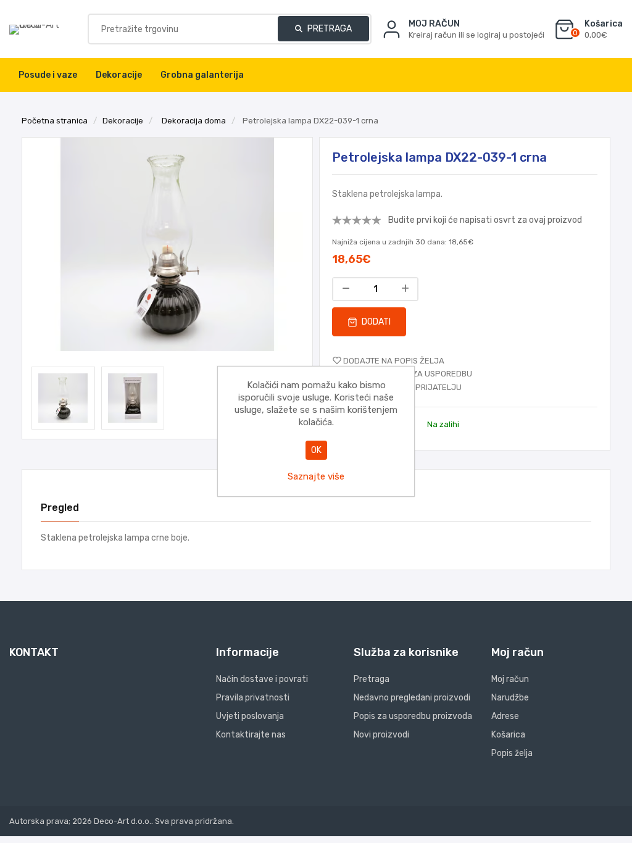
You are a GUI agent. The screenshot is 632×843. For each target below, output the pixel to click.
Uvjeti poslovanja (250, 716)
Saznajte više (316, 476)
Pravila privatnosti (252, 697)
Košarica (508, 734)
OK (316, 450)
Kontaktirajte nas (251, 734)
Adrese (505, 716)
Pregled (60, 507)
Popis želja (512, 753)
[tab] (60, 507)
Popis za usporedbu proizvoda (413, 716)
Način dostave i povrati (262, 679)
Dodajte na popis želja (393, 360)
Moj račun (510, 679)
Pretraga (329, 28)
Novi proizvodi (381, 734)
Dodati (375, 322)
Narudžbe (510, 697)
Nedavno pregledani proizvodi (412, 697)
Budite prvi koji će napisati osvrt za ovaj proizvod (485, 220)
